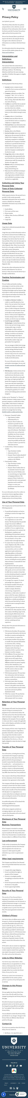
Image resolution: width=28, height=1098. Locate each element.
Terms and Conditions (8, 52)
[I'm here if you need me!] (24, 1094)
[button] (3, 1094)
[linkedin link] (10, 1066)
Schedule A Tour (19, 2)
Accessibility (14, 1083)
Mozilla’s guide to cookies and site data (12, 412)
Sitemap (23, 1083)
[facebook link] (7, 1066)
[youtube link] (21, 1066)
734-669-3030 (14, 1055)
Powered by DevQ (14, 1095)
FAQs (19, 1083)
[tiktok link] (17, 1066)
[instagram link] (14, 1066)
